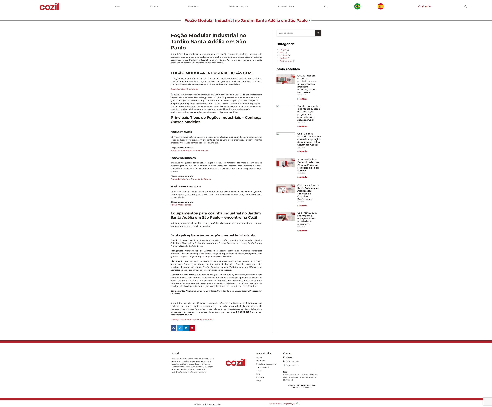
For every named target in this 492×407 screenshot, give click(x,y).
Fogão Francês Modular (197, 150)
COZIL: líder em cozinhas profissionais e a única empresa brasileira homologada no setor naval (306, 84)
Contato (260, 377)
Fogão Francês (178, 150)
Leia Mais (302, 99)
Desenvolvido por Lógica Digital (282, 403)
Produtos (192, 6)
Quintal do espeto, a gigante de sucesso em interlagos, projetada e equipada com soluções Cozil (309, 113)
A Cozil (153, 6)
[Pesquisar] (318, 33)
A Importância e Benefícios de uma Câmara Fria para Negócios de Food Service (308, 165)
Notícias (283, 58)
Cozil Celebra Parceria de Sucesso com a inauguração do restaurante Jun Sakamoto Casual (309, 139)
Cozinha (284, 55)
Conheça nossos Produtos (183, 319)
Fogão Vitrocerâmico (181, 205)
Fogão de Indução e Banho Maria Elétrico (191, 179)
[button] (466, 6)
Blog (326, 6)
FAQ (258, 374)
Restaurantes (286, 61)
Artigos (283, 49)
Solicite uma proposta (238, 6)
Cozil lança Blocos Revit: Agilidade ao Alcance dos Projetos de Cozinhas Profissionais (308, 192)
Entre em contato (205, 319)
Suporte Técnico (285, 6)
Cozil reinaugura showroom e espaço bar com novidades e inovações (307, 218)
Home (117, 6)
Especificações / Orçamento (184, 89)
